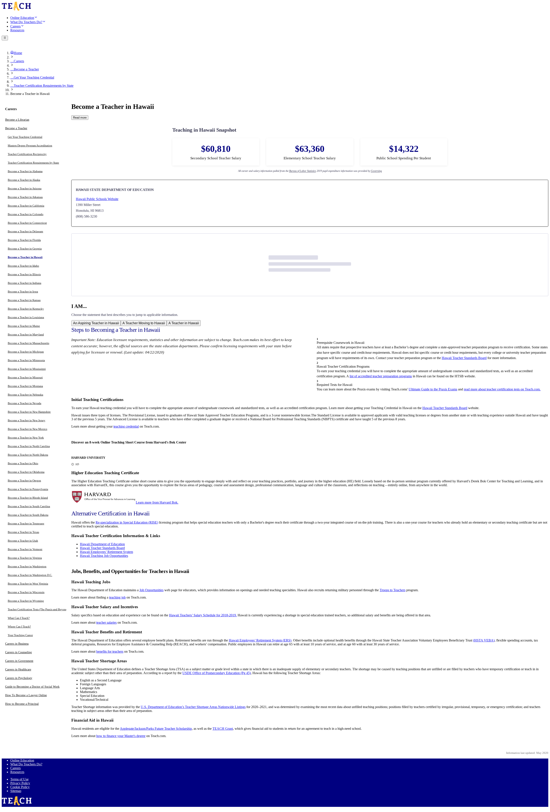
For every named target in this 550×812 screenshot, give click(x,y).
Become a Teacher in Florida (24, 240)
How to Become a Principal (22, 704)
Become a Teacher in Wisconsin (26, 592)
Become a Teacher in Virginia (25, 558)
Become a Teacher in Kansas (24, 300)
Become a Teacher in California (26, 205)
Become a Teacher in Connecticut (27, 223)
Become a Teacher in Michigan (26, 351)
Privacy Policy (20, 783)
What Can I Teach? (19, 618)
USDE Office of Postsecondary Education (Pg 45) (216, 673)
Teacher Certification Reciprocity (27, 154)
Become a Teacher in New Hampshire (29, 412)
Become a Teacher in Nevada (24, 403)
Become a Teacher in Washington (27, 566)
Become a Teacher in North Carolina (29, 446)
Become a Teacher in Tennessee (26, 523)
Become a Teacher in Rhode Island (28, 498)
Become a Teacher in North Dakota (28, 455)
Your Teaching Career (20, 635)
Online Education (22, 760)
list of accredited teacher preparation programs (381, 376)
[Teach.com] (16, 10)
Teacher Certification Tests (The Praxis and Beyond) (38, 609)
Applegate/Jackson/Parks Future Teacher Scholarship (156, 728)
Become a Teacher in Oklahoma (26, 472)
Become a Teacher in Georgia (25, 248)
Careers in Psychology (18, 678)
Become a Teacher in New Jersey (26, 420)
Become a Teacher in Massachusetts (28, 343)
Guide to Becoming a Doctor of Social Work (32, 687)
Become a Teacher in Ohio (23, 463)
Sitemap (15, 791)
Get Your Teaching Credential (25, 137)
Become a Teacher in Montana (25, 386)
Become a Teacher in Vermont (25, 549)
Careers (15, 768)
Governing (376, 170)
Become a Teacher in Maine (24, 326)
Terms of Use (19, 779)
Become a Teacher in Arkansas (25, 197)
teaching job (117, 597)
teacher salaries (106, 622)
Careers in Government (19, 661)
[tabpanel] (309, 443)
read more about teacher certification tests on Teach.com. (502, 389)
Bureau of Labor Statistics (302, 170)
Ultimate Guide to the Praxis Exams (433, 389)
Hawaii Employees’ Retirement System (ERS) (260, 640)
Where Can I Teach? (19, 626)
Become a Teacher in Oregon (24, 480)
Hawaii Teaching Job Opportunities (104, 556)
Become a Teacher (16, 128)
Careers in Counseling (18, 652)
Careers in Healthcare (18, 669)
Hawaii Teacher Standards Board (464, 358)
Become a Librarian (17, 120)
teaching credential (126, 426)
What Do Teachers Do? (26, 764)
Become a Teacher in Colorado (25, 214)
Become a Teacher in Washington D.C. (30, 575)
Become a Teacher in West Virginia (28, 583)
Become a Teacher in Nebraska (25, 394)
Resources (17, 772)
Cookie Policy (20, 787)
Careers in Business (17, 644)
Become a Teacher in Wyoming (26, 601)
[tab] (96, 323)
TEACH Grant (222, 728)
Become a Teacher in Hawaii (25, 257)
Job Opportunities (151, 590)
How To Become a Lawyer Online (26, 695)
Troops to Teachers (392, 590)
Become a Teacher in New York (26, 437)
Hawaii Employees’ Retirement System (106, 552)
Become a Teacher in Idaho (23, 266)
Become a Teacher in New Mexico (27, 429)
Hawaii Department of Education (102, 544)
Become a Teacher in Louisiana (26, 317)
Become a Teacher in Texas (23, 532)
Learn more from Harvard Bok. (157, 502)
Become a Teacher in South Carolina (29, 506)
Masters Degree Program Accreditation (30, 145)
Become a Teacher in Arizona (24, 188)
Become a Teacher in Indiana (24, 283)
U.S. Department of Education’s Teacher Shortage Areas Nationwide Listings (193, 707)
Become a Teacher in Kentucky (26, 309)
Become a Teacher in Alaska (24, 180)
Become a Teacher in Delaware (25, 231)
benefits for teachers (109, 651)
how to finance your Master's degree (120, 736)
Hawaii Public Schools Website (97, 199)
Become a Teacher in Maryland (26, 334)
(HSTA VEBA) (484, 640)
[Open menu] (5, 38)
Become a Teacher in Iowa (23, 291)
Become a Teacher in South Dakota (28, 515)
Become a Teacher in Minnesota (26, 360)
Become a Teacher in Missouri (25, 377)
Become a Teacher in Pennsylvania (28, 489)
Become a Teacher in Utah (23, 540)
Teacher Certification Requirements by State (33, 163)
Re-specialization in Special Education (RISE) (127, 522)
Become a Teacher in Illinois (24, 274)
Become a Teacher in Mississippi (27, 369)
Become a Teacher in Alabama (25, 171)
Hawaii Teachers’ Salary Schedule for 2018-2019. (203, 615)
